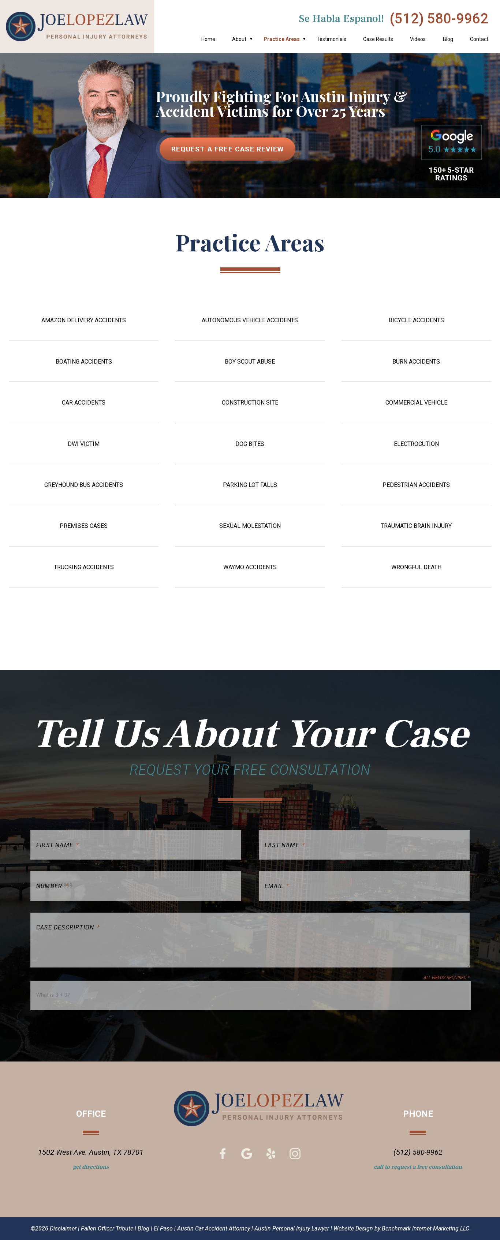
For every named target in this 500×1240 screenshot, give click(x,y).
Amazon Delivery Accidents (83, 320)
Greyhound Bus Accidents (83, 485)
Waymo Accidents (250, 567)
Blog (448, 39)
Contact (479, 39)
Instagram (295, 1153)
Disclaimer (63, 1228)
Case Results (378, 39)
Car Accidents (83, 402)
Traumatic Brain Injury (416, 526)
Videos (418, 39)
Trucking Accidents (84, 567)
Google (247, 1153)
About (239, 39)
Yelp (271, 1153)
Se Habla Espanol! (341, 19)
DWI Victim (84, 444)
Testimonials (331, 39)
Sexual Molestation (250, 526)
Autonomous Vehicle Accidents (250, 320)
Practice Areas (282, 39)
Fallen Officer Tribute (107, 1228)
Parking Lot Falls (250, 485)
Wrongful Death (416, 567)
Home (208, 39)
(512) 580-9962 (439, 19)
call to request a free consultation (418, 1167)
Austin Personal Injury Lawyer (291, 1228)
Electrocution (416, 444)
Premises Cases (84, 526)
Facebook (222, 1153)
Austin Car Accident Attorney (213, 1228)
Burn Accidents (416, 361)
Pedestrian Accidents (416, 485)
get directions (91, 1167)
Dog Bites (249, 444)
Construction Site (250, 402)
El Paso (163, 1228)
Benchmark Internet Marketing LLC (425, 1228)
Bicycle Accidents (416, 320)
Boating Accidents (84, 361)
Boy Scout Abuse (250, 361)
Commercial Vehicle (416, 402)
